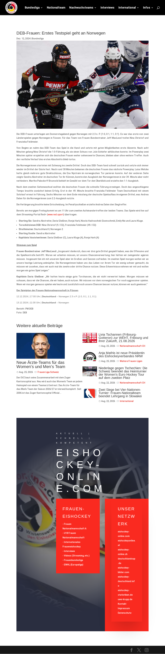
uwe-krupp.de (125, 599)
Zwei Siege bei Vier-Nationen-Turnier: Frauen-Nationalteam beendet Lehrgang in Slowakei (120, 393)
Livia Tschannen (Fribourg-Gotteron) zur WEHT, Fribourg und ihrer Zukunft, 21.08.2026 (123, 338)
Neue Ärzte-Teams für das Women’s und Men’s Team (40, 364)
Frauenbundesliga (73, 560)
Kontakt (122, 604)
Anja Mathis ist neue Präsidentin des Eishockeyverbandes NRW (122, 354)
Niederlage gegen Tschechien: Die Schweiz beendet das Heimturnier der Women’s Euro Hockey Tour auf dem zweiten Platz (123, 372)
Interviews (107, 7)
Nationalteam (56, 7)
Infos (146, 7)
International (127, 7)
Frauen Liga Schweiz (48, 372)
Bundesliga (32, 7)
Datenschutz (124, 613)
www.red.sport (55, 214)
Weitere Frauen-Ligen (131, 361)
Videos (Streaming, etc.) (77, 555)
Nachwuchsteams (81, 7)
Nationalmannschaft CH (132, 346)
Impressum (124, 608)
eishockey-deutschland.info (126, 581)
